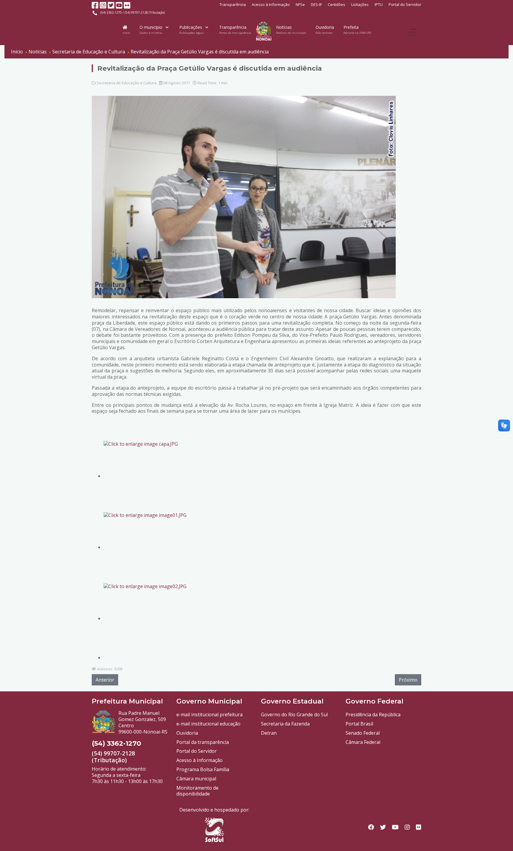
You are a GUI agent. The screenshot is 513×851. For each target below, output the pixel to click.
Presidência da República (373, 714)
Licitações (360, 4)
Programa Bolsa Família (202, 769)
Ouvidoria (187, 733)
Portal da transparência (202, 742)
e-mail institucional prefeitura (209, 714)
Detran (269, 733)
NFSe (300, 4)
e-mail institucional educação (208, 723)
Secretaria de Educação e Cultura (126, 82)
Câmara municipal (196, 778)
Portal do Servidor (405, 4)
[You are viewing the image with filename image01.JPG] (157, 547)
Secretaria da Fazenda (285, 723)
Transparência (232, 4)
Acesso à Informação (271, 4)
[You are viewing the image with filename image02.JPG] (157, 618)
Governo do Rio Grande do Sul (294, 714)
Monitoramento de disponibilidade (197, 791)
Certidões (336, 4)
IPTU (379, 4)
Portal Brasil (359, 723)
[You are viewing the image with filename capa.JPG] (157, 476)
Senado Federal (363, 733)
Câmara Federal (363, 742)
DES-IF (316, 4)
